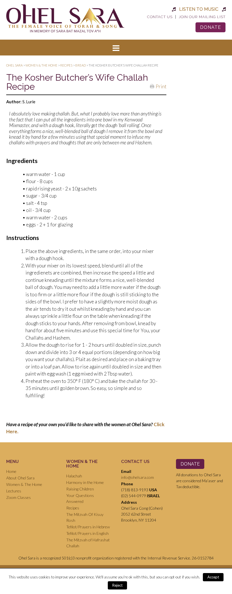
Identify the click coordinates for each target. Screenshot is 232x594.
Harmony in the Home (85, 482)
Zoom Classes (18, 497)
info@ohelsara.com (137, 477)
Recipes (72, 507)
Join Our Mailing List (202, 17)
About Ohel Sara (20, 477)
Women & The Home (24, 484)
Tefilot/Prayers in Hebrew (88, 526)
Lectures (13, 490)
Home (11, 471)
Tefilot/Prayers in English (87, 533)
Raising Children (80, 488)
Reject (117, 585)
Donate (210, 27)
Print (161, 86)
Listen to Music (199, 9)
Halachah (74, 475)
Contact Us (160, 17)
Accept (213, 577)
